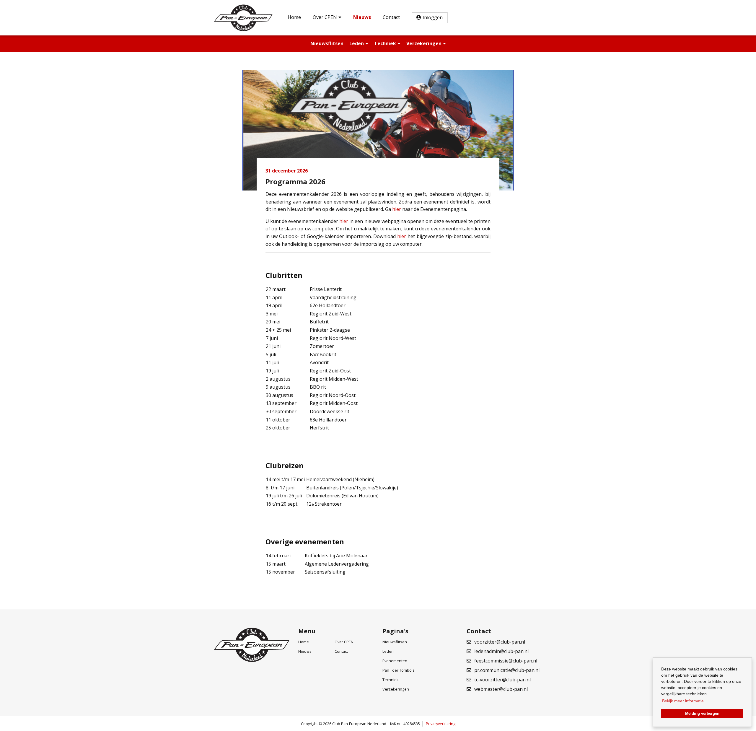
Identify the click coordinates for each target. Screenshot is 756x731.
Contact (391, 17)
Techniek (385, 43)
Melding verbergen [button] (702, 714)
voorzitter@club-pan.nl (499, 642)
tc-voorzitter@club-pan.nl (502, 679)
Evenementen (394, 660)
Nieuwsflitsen (326, 43)
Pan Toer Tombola (398, 670)
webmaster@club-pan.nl (501, 689)
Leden (356, 43)
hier (397, 209)
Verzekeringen (423, 43)
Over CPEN (325, 17)
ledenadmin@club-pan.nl (501, 651)
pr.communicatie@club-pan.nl (507, 670)
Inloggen (433, 17)
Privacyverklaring (440, 723)
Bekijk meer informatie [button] (683, 701)
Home (294, 17)
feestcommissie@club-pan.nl (505, 660)
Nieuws (362, 17)
